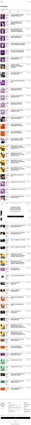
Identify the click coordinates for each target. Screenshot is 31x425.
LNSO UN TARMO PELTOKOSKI (18, 239)
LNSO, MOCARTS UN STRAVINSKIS (16, 312)
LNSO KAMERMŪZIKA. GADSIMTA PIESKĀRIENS (17, 347)
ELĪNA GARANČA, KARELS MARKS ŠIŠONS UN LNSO (17, 139)
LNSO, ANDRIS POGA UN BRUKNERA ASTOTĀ (16, 354)
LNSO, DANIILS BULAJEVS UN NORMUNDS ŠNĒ (18, 319)
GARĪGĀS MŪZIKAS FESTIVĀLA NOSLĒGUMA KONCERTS (17, 66)
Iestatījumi (15, 422)
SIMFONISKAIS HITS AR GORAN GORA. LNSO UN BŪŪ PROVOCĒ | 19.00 (18, 169)
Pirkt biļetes (28, 14)
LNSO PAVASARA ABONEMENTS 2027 (15, 269)
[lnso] (1, 2)
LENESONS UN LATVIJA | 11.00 (18, 182)
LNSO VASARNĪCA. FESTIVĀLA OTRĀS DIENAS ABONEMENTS (18, 44)
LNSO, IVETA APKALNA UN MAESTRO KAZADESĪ (17, 118)
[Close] (27, 204)
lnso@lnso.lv (12, 404)
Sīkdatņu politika (27, 411)
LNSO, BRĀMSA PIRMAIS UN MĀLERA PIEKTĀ (17, 197)
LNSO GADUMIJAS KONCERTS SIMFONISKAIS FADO (18, 226)
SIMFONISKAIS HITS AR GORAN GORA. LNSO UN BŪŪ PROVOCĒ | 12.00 (18, 154)
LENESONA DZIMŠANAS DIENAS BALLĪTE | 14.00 (16, 103)
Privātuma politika (27, 409)
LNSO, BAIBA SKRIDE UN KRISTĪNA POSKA (16, 73)
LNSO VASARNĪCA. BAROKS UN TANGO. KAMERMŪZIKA (17, 51)
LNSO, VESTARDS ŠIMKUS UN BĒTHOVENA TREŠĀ (18, 374)
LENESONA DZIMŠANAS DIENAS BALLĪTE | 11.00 (16, 89)
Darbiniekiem (26, 406)
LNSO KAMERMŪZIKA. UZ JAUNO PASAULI (17, 389)
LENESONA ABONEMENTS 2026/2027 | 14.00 (17, 111)
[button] (29, 413)
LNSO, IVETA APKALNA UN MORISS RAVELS (17, 340)
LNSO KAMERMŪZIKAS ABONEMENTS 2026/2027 (17, 125)
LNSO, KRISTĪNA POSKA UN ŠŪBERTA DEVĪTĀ (17, 381)
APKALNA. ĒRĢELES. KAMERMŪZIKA (16, 290)
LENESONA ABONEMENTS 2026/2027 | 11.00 (17, 96)
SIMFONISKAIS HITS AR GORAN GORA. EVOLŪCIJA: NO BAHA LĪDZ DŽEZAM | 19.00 (18, 333)
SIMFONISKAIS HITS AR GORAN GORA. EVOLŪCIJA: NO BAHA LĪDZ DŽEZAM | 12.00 (18, 326)
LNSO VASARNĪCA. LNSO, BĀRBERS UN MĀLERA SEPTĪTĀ (17, 23)
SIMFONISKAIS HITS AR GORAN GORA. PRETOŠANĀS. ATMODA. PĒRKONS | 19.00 (18, 262)
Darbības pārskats (27, 404)
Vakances (25, 402)
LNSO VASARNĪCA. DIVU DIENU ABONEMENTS (16, 37)
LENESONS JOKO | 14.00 (16, 366)
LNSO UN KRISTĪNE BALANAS (18, 275)
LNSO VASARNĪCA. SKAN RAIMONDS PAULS (16, 58)
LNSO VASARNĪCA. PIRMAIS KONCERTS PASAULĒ (17, 15)
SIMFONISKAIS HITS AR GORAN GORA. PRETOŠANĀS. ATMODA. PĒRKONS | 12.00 (18, 255)
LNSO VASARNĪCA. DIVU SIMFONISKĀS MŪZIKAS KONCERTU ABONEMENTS (17, 30)
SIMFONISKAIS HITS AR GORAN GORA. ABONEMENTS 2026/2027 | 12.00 (18, 147)
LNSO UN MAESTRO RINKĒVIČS (15, 283)
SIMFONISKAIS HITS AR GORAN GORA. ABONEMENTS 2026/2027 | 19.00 (18, 161)
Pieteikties (15, 216)
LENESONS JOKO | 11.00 (16, 360)
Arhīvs (7, 9)
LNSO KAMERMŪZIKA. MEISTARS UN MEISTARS (16, 132)
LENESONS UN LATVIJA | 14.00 (18, 189)
